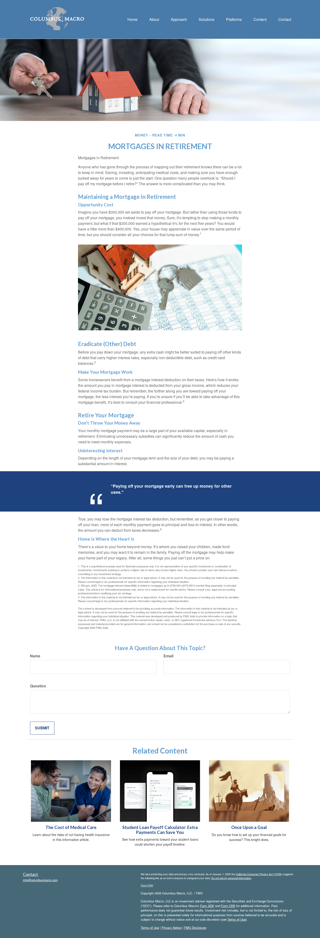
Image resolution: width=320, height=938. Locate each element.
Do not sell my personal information (231, 878)
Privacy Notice (172, 927)
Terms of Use (236, 919)
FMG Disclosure (195, 927)
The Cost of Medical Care (71, 827)
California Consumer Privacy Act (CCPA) (259, 874)
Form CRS (147, 885)
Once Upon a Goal (249, 827)
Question (38, 686)
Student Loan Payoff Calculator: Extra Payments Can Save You (160, 830)
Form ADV (207, 906)
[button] (154, 19)
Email (168, 656)
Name (35, 656)
